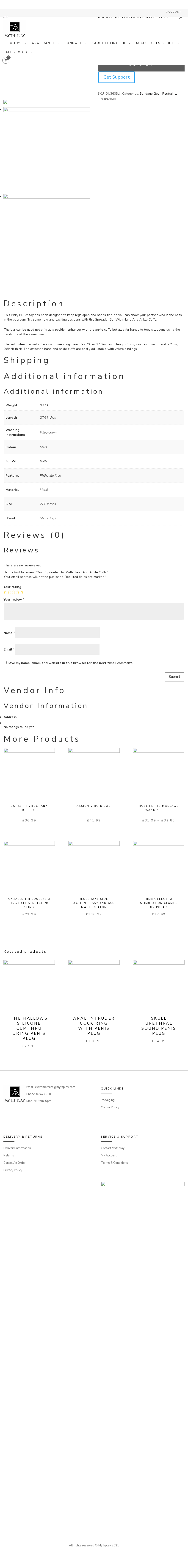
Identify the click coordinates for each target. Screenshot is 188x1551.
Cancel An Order (14, 1163)
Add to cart (141, 65)
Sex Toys (14, 43)
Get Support (116, 77)
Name (9, 633)
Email (9, 649)
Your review (14, 599)
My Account (108, 1155)
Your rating (14, 587)
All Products (19, 52)
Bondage (73, 43)
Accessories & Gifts (156, 43)
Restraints (169, 93)
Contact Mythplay (112, 1148)
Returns (8, 1155)
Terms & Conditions (114, 1163)
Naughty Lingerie (108, 43)
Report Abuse (108, 99)
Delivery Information (17, 1148)
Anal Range (43, 43)
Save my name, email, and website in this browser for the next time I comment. (70, 663)
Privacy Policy (12, 1170)
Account (173, 12)
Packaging (108, 1100)
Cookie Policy (110, 1107)
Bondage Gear (150, 93)
